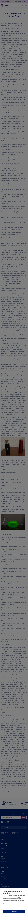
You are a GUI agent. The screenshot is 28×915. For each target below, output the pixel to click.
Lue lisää (5, 903)
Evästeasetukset (14, 907)
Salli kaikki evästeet (14, 911)
